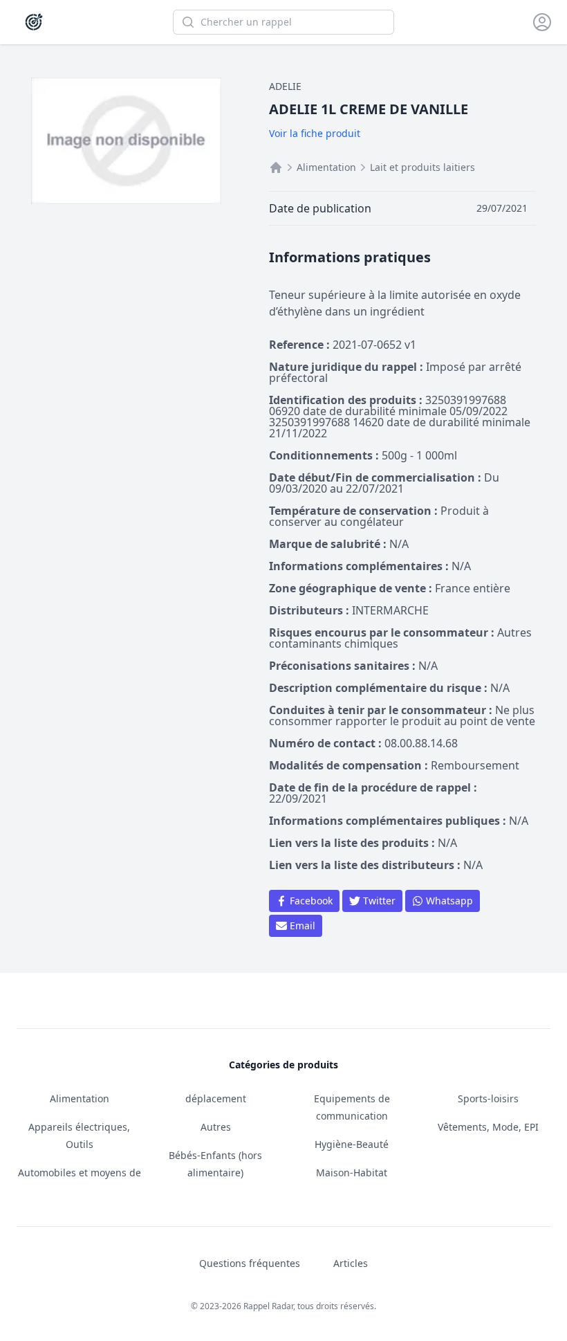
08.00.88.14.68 (421, 743)
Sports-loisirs (488, 1098)
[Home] (276, 167)
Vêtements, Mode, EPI (488, 1126)
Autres (216, 1126)
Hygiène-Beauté (352, 1144)
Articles (350, 1263)
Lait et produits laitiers (422, 167)
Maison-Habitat (351, 1172)
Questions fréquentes (249, 1263)
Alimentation (326, 167)
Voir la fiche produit (314, 133)
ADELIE (285, 86)
